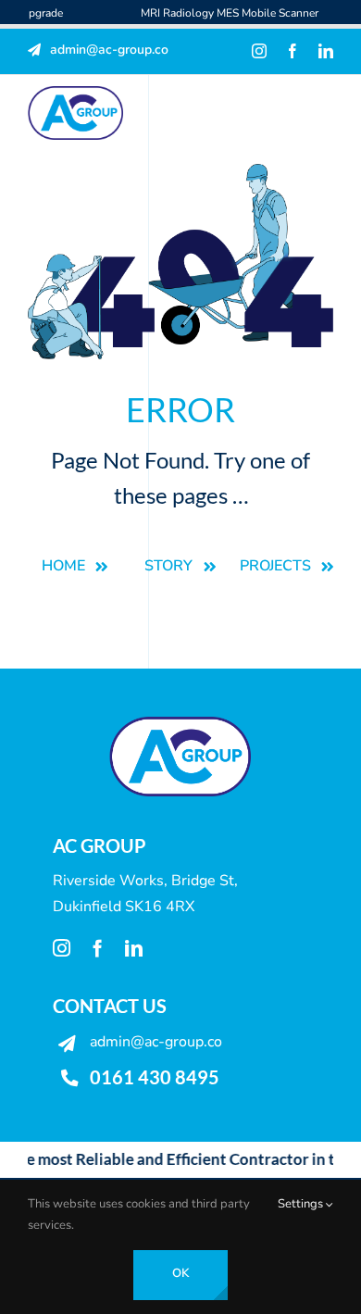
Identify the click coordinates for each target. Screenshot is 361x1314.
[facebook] (292, 51)
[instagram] (259, 51)
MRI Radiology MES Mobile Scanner (210, 13)
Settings (302, 1203)
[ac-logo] (75, 93)
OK (180, 1273)
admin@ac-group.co (156, 1042)
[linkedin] (325, 51)
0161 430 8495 (154, 1077)
